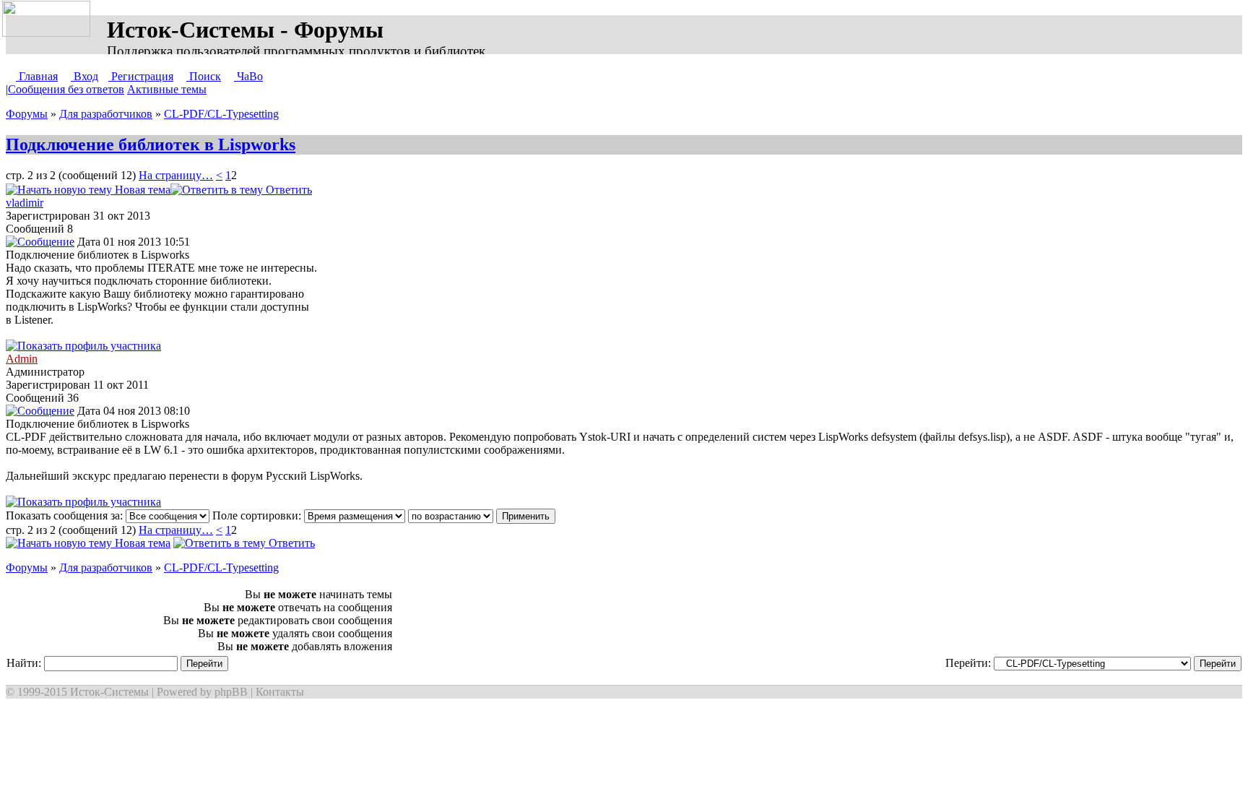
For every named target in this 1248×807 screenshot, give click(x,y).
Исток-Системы (109, 692)
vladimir (24, 203)
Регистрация (140, 76)
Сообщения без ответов (66, 89)
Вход (84, 76)
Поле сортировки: (258, 515)
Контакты (280, 692)
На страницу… (176, 175)
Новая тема (141, 190)
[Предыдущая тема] (344, 190)
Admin (22, 359)
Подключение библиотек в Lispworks (150, 144)
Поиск (203, 76)
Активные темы (167, 89)
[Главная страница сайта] (49, 19)
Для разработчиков (105, 114)
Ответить (287, 190)
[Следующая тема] (358, 190)
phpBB (231, 692)
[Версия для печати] (326, 190)
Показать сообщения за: (66, 515)
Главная (37, 76)
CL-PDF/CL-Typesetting (221, 114)
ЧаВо (248, 76)
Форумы (27, 114)
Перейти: (969, 663)
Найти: (25, 663)
